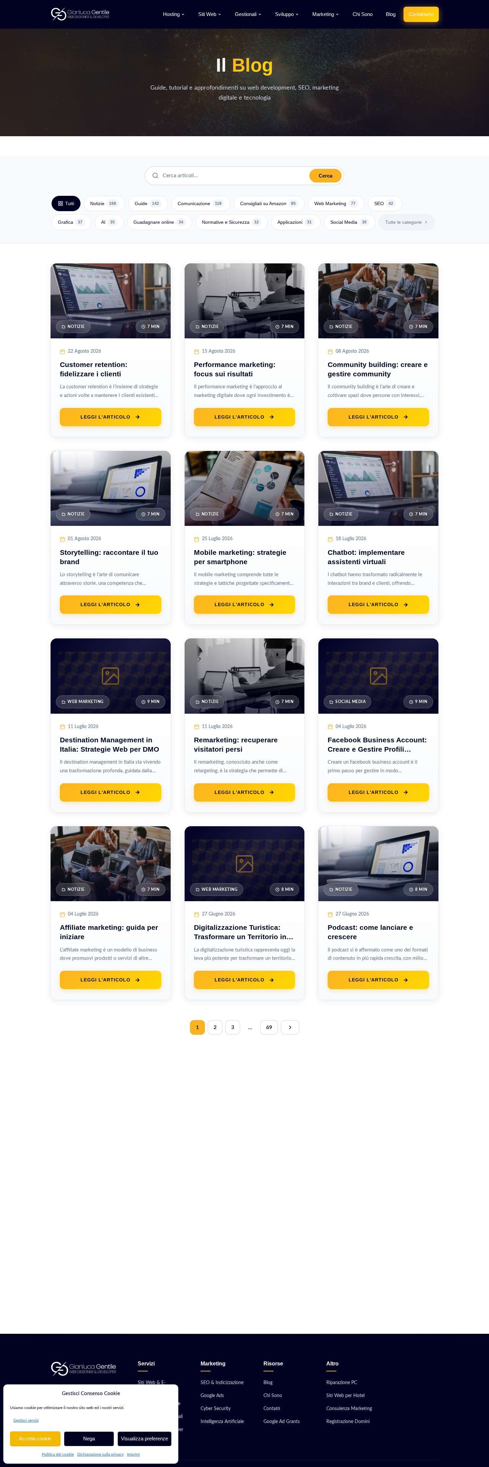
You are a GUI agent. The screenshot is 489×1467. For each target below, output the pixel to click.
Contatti (271, 1408)
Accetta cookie (35, 1438)
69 (269, 1027)
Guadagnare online (158, 222)
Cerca (325, 176)
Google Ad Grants (281, 1421)
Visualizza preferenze (144, 1438)
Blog (391, 14)
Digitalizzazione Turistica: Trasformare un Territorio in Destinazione (240, 936)
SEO (383, 203)
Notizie (103, 203)
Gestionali (245, 14)
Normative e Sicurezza (230, 222)
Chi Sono (363, 14)
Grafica (70, 222)
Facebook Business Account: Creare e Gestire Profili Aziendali (377, 749)
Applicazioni (294, 222)
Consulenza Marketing (349, 1408)
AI (108, 222)
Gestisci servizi (26, 1420)
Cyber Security (216, 1408)
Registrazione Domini (348, 1421)
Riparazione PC (341, 1382)
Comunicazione (200, 203)
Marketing (323, 14)
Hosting (171, 14)
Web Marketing (335, 203)
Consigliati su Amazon (268, 203)
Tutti (69, 203)
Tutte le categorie (403, 222)
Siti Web (207, 14)
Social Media (348, 222)
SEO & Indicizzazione (222, 1382)
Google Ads (212, 1395)
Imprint (133, 1454)
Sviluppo (284, 14)
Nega (89, 1438)
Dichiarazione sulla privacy (100, 1454)
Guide (147, 203)
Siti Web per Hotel (345, 1395)
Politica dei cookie (58, 1454)
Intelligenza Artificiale (222, 1421)
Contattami (421, 14)
